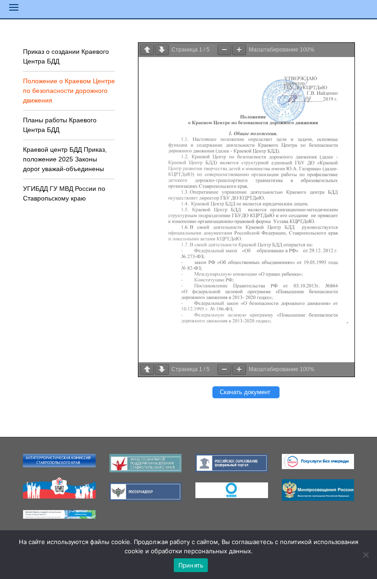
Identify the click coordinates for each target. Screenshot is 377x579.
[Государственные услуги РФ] (318, 460)
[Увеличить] (239, 50)
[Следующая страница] (162, 50)
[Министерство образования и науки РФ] (59, 460)
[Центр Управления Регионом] (59, 513)
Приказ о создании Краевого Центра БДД (66, 56)
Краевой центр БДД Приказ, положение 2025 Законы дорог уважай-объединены (65, 159)
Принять (191, 565)
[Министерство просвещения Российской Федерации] (318, 489)
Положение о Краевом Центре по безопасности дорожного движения (69, 90)
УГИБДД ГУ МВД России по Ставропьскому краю (64, 193)
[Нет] (365, 554)
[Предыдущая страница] (147, 50)
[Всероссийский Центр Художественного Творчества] (59, 487)
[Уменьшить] (224, 50)
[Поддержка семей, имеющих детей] (231, 489)
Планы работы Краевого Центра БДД (60, 124)
